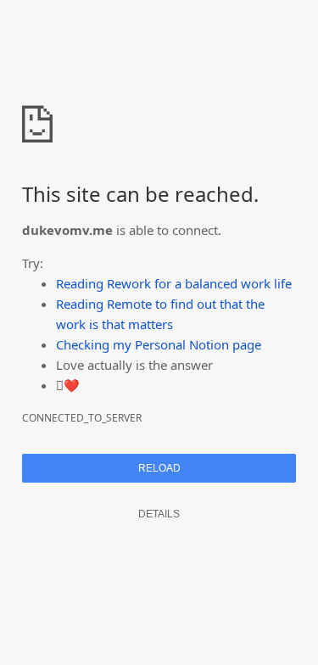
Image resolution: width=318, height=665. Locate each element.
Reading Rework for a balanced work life (174, 283)
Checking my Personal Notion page (158, 344)
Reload (159, 468)
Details (159, 514)
